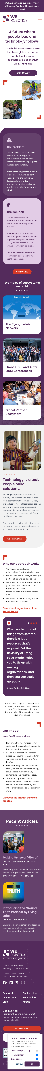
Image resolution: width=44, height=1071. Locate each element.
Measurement (17, 1055)
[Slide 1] (28, 623)
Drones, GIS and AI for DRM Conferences (21, 369)
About (26, 1001)
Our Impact (23, 72)
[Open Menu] (40, 18)
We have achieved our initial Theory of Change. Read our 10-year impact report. (22, 6)
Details (19, 1064)
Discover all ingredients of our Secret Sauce (20, 609)
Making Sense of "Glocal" (20, 857)
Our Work (22, 271)
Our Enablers (30, 993)
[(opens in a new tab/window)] (5, 982)
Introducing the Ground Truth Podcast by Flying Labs (20, 912)
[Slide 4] (36, 623)
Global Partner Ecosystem (16, 412)
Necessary (20, 1051)
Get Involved (14, 538)
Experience (16, 1059)
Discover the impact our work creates (20, 799)
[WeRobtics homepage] (14, 18)
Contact (6, 1061)
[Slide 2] (31, 623)
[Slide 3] (34, 623)
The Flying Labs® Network (18, 326)
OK (32, 1064)
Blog (5, 1001)
